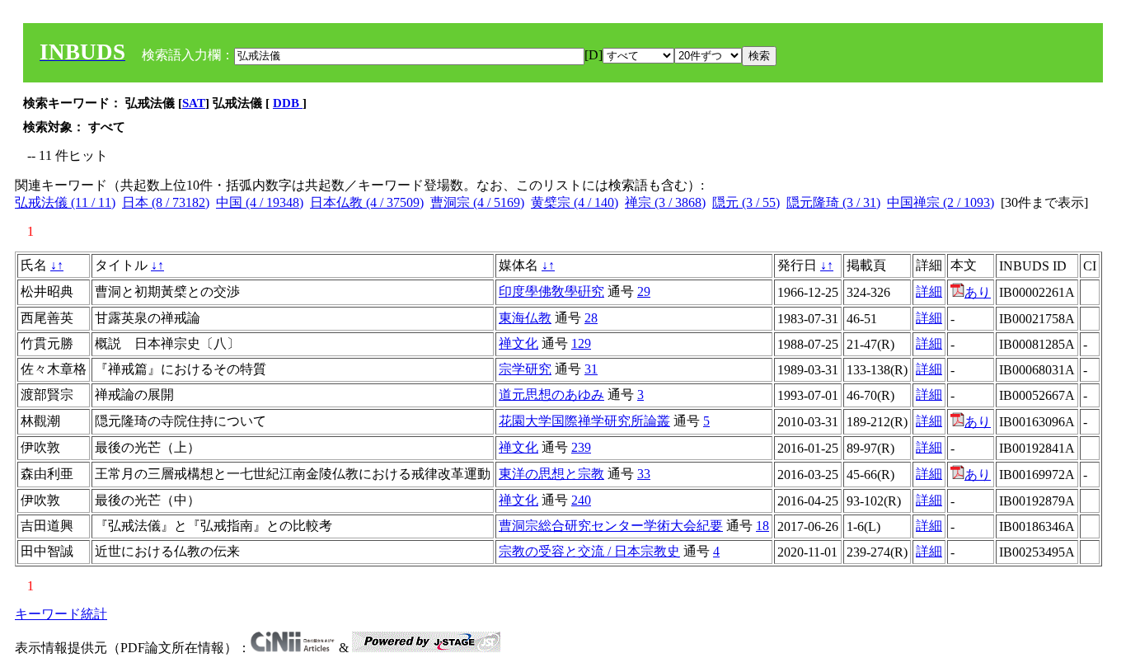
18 (762, 526)
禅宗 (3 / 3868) (665, 202)
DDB (288, 103)
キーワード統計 (61, 614)
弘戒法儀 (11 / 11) (65, 202)
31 (591, 369)
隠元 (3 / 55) (746, 202)
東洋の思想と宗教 (551, 474)
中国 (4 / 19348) (259, 202)
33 (643, 474)
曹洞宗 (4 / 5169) (477, 202)
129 (581, 343)
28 (591, 318)
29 (643, 291)
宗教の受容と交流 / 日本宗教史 (589, 551)
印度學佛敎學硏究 (551, 291)
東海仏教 (525, 318)
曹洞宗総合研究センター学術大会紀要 (611, 526)
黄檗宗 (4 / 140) (574, 202)
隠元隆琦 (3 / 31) (833, 202)
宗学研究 (525, 369)
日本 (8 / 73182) (165, 202)
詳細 (929, 291)
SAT (193, 103)
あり (977, 292)
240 (581, 500)
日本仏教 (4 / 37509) (367, 202)
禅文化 (518, 343)
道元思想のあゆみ (551, 395)
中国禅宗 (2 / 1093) (940, 202)
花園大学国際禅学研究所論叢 (584, 421)
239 (581, 447)
